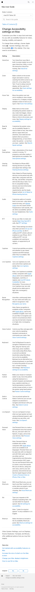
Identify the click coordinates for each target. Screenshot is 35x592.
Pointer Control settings (22, 391)
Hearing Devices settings (20, 170)
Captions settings (18, 257)
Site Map (12, 588)
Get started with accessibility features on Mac (16, 549)
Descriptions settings (19, 158)
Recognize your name (19, 304)
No (23, 570)
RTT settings (23, 223)
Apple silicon (19, 311)
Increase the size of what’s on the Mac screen (15, 554)
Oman (2, 584)
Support (8, 575)
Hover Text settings (26, 104)
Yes (13, 570)
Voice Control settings (19, 337)
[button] (28, 2)
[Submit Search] (4, 19)
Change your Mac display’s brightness (15, 558)
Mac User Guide (8, 7)
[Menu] (33, 2)
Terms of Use (4, 588)
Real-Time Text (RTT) (24, 221)
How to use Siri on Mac (10, 561)
